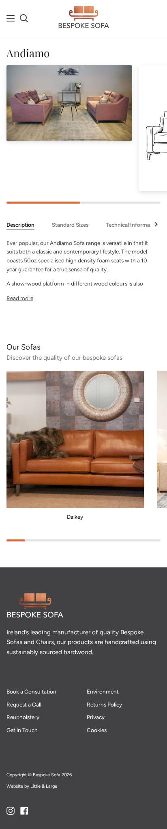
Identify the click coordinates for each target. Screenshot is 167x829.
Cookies (97, 730)
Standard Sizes (70, 224)
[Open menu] (10, 18)
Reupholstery (22, 717)
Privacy (96, 717)
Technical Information (133, 224)
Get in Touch (22, 730)
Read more (19, 298)
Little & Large (43, 786)
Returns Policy (104, 704)
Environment (103, 691)
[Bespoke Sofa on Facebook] (24, 811)
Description (20, 224)
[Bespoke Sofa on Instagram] (10, 811)
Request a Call (23, 704)
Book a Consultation (31, 691)
